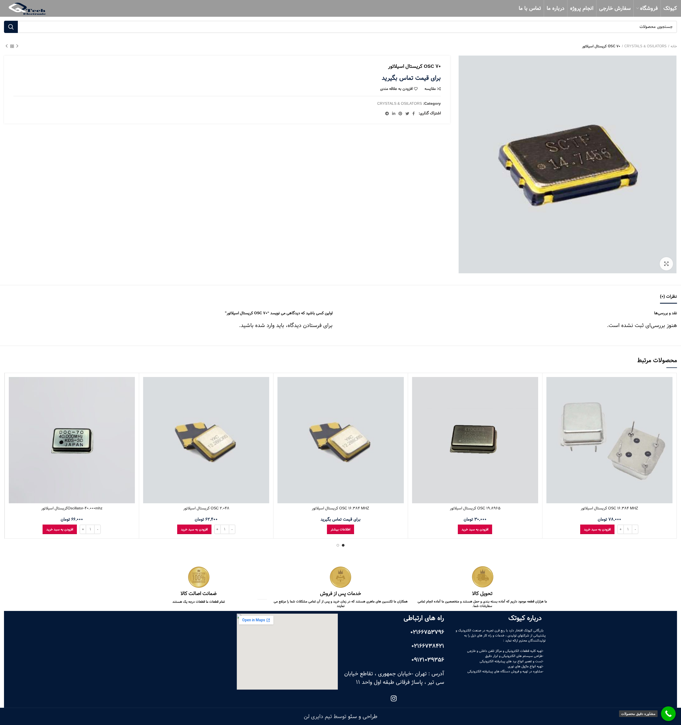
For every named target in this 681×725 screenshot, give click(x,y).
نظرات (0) (668, 296)
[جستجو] (11, 27)
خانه (674, 46)
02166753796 (427, 632)
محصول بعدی (6, 46)
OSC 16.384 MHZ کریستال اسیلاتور (609, 508)
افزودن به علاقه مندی (396, 89)
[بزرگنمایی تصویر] (666, 263)
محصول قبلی (17, 46)
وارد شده (265, 325)
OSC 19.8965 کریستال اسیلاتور (475, 508)
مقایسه (430, 89)
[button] (597, 529)
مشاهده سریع (550, 398)
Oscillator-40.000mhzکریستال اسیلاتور (71, 508)
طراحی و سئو (362, 716)
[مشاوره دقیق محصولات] (668, 713)
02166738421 (427, 646)
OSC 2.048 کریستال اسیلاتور (206, 508)
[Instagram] (393, 698)
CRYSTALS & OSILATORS (645, 46)
